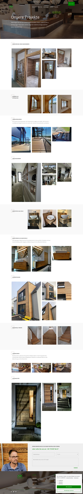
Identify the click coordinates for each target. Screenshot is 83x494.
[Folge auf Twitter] (14, 492)
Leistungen (46, 7)
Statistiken (61, 482)
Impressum (76, 477)
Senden (76, 467)
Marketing (61, 483)
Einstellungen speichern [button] (69, 490)
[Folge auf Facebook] (11, 492)
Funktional (61, 480)
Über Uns (40, 7)
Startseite (34, 7)
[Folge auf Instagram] (16, 492)
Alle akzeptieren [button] (69, 486)
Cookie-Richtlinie (69, 477)
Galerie (51, 7)
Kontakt (56, 7)
